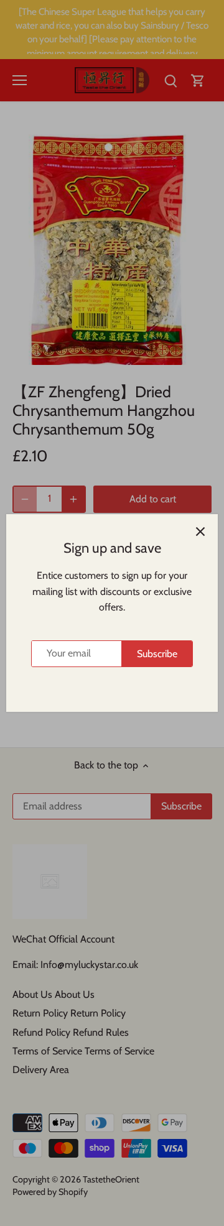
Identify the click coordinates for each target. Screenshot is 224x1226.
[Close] (200, 531)
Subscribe (157, 654)
